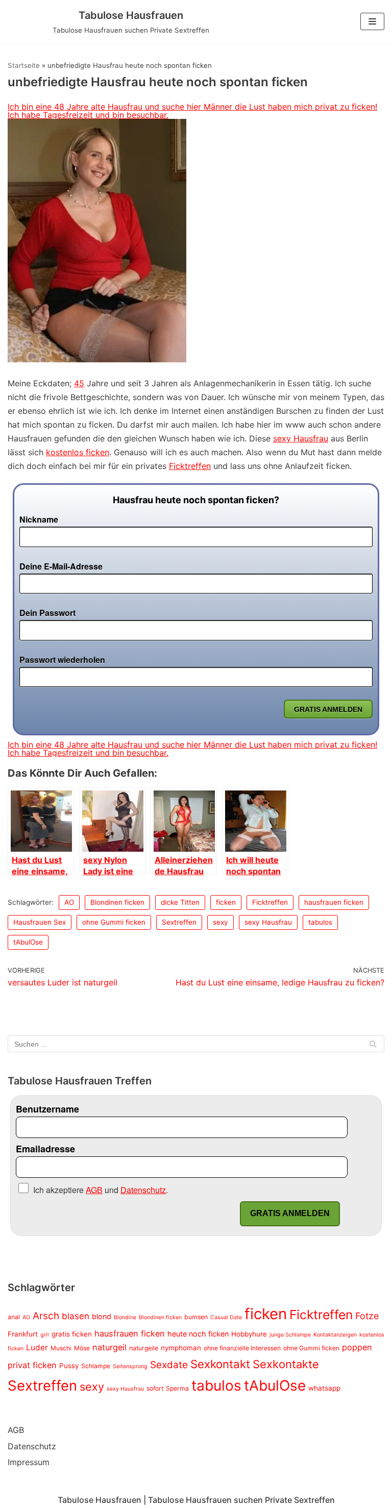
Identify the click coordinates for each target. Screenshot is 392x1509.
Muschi (61, 1348)
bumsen (196, 1317)
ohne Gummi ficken (113, 922)
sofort (154, 1388)
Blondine (125, 1317)
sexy (220, 922)
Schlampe (95, 1366)
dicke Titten (180, 902)
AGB (16, 1430)
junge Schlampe (290, 1334)
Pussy (69, 1366)
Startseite (24, 65)
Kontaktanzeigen (335, 1334)
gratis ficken (72, 1334)
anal (14, 1317)
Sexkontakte (286, 1364)
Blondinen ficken (117, 902)
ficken (226, 902)
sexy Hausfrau (300, 438)
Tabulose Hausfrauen (99, 1500)
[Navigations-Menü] (372, 21)
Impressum (29, 1462)
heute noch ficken (198, 1333)
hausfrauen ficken (333, 902)
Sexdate (169, 1365)
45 (79, 383)
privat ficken (32, 1365)
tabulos (320, 922)
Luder (37, 1347)
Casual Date (226, 1317)
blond (101, 1316)
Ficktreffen (190, 466)
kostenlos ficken (77, 452)
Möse (82, 1348)
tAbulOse (28, 942)
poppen (357, 1347)
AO (69, 902)
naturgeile (143, 1348)
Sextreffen (179, 922)
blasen (75, 1316)
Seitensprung (130, 1366)
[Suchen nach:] (196, 1043)
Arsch (46, 1316)
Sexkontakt (220, 1364)
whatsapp (324, 1388)
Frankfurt (23, 1334)
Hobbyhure (249, 1334)
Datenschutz (32, 1446)
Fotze (367, 1315)
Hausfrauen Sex (39, 922)
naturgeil (109, 1347)
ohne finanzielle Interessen (242, 1348)
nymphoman (181, 1348)
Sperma (177, 1388)
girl (44, 1334)
